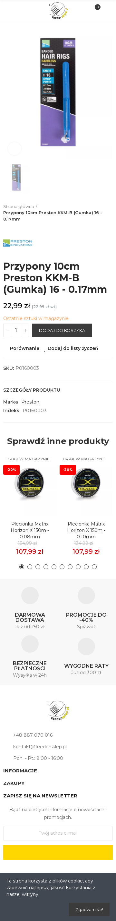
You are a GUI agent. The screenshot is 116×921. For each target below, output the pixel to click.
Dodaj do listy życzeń (73, 348)
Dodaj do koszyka (62, 330)
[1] (58, 852)
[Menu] (10, 10)
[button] (21, 566)
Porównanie (24, 348)
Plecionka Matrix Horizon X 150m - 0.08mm (30, 530)
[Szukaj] (20, 10)
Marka (10, 402)
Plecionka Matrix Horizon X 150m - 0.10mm (86, 530)
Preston (30, 402)
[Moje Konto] (106, 10)
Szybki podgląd (40, 487)
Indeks (11, 410)
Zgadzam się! (89, 909)
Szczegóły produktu (31, 390)
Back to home (109, 213)
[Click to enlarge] (14, 148)
